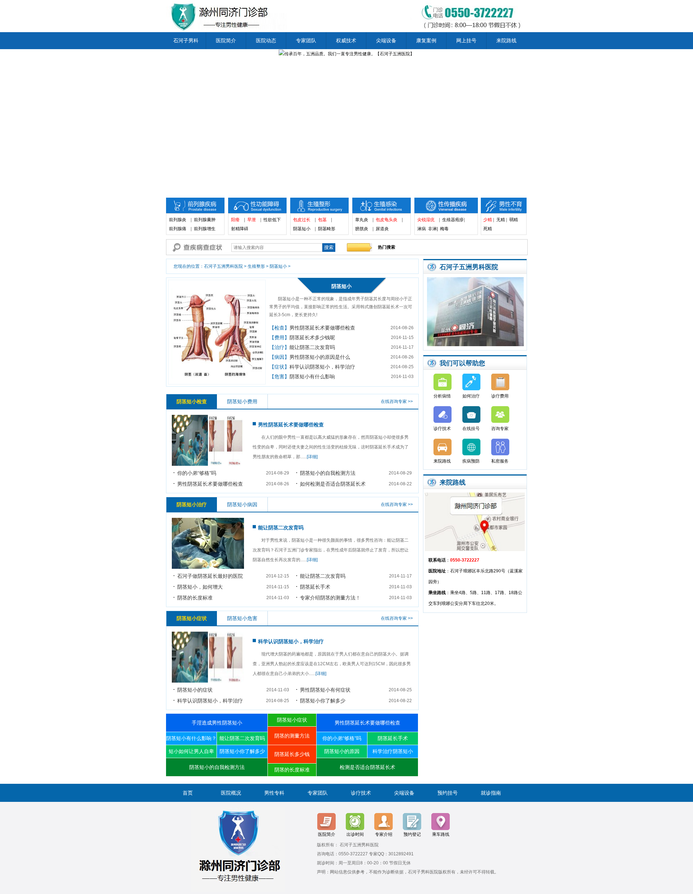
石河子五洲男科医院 (223, 266)
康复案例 (426, 40)
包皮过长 (301, 219)
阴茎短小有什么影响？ (191, 738)
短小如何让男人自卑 (191, 751)
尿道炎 (382, 228)
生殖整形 (256, 266)
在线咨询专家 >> (397, 401)
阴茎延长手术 (315, 587)
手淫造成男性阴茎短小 (217, 723)
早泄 (251, 219)
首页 (188, 793)
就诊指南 (491, 793)
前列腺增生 (204, 228)
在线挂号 (471, 428)
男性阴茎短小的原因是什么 (319, 357)
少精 (487, 219)
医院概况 (231, 793)
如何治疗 (471, 396)
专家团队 (306, 40)
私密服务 (500, 461)
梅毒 (444, 228)
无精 (500, 219)
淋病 (421, 228)
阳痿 (235, 219)
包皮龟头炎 (386, 219)
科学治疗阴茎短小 (392, 751)
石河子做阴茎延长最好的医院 (210, 576)
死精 (489, 228)
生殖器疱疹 (453, 219)
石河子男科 (186, 40)
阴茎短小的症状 (195, 690)
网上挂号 (466, 40)
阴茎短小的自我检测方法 (328, 473)
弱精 (513, 219)
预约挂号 (447, 793)
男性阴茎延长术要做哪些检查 (322, 328)
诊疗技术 (442, 428)
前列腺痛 (177, 228)
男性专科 (274, 793)
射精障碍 (239, 228)
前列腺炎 (177, 219)
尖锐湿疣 (426, 219)
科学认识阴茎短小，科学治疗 (322, 367)
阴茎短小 (301, 228)
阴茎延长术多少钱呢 (312, 337)
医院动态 (266, 40)
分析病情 (442, 396)
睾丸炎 (361, 219)
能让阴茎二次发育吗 (312, 347)
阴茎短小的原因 (341, 751)
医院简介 (226, 40)
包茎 (322, 219)
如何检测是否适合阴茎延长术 (333, 484)
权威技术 (346, 40)
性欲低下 (272, 219)
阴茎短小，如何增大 (200, 587)
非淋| (433, 228)
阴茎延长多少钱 (292, 754)
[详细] (312, 456)
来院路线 (506, 40)
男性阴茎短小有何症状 (325, 690)
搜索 (329, 247)
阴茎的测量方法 (292, 736)
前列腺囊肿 (204, 219)
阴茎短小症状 (292, 720)
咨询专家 (500, 428)
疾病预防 (471, 461)
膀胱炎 (361, 228)
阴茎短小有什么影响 (312, 376)
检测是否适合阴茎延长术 (367, 767)
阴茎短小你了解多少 (322, 701)
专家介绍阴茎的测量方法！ (330, 598)
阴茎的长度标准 (195, 598)
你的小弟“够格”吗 (196, 473)
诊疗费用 (500, 396)
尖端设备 (386, 40)
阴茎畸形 (326, 228)
